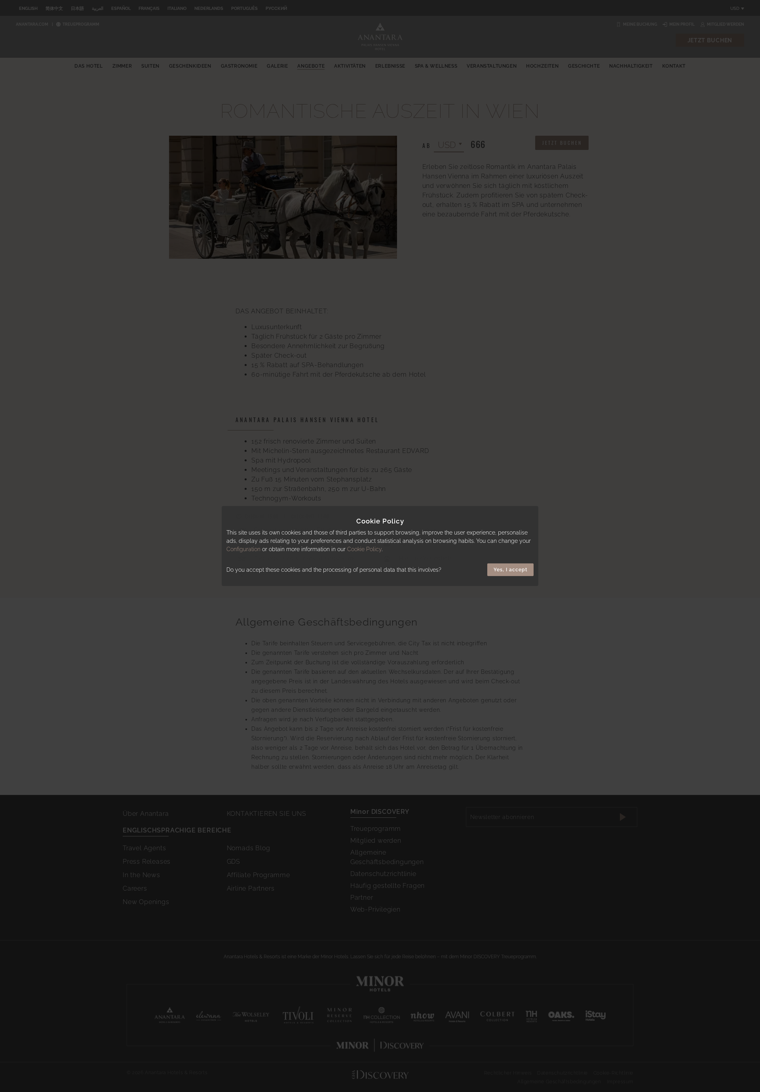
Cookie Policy (364, 549)
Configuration (243, 549)
